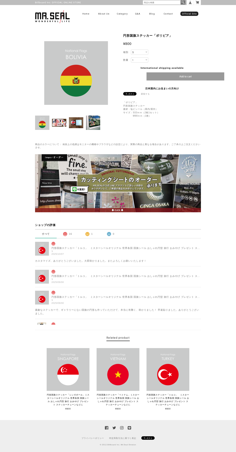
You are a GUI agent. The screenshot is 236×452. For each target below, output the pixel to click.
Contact (168, 13)
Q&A (137, 13)
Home (85, 13)
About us (103, 13)
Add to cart (185, 76)
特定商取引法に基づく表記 (122, 438)
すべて (46, 233)
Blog (152, 13)
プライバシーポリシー (93, 438)
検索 (183, 2)
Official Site (189, 13)
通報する (145, 94)
